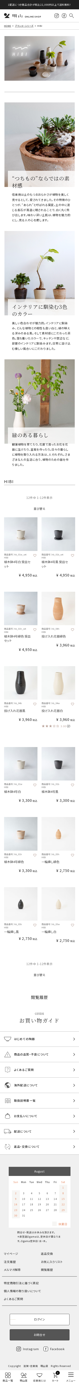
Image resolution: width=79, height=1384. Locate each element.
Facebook (57, 1349)
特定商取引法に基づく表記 (21, 1283)
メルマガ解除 (12, 1270)
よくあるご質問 (13, 1299)
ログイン (39, 1319)
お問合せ (39, 1335)
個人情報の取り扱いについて (22, 1291)
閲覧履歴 (47, 1270)
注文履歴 (10, 1262)
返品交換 (47, 1254)
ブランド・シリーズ (24, 25)
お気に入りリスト (52, 1262)
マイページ (11, 1254)
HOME (7, 25)
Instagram (31, 1349)
